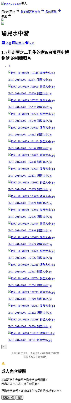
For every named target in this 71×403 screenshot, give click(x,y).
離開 (20, 397)
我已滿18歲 (8, 397)
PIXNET (23, 353)
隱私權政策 (29, 356)
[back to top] (4, 347)
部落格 (20, 43)
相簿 (9, 43)
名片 (31, 43)
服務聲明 (42, 356)
